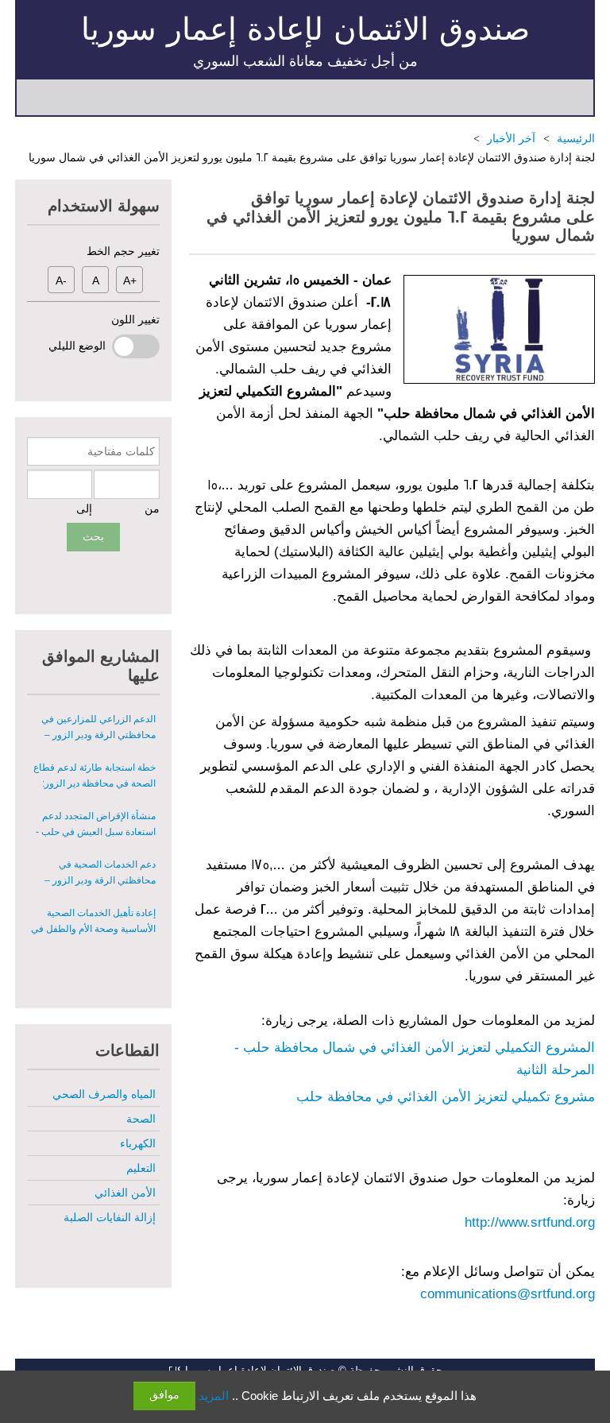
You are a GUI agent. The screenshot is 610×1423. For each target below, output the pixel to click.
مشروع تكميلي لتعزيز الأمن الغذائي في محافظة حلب (445, 1096)
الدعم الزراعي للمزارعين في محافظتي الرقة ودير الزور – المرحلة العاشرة (98, 708)
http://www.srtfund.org (530, 1222)
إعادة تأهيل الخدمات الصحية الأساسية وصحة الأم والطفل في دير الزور (93, 902)
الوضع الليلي (80, 345)
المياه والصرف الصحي (104, 1094)
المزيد (214, 1395)
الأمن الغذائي (125, 1192)
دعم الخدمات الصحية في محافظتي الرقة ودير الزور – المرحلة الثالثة (100, 854)
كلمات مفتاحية (121, 451)
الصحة (141, 1118)
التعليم (141, 1168)
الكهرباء (138, 1143)
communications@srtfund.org (507, 1293)
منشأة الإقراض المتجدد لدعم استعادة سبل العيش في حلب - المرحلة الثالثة (96, 805)
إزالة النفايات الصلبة (110, 1217)
